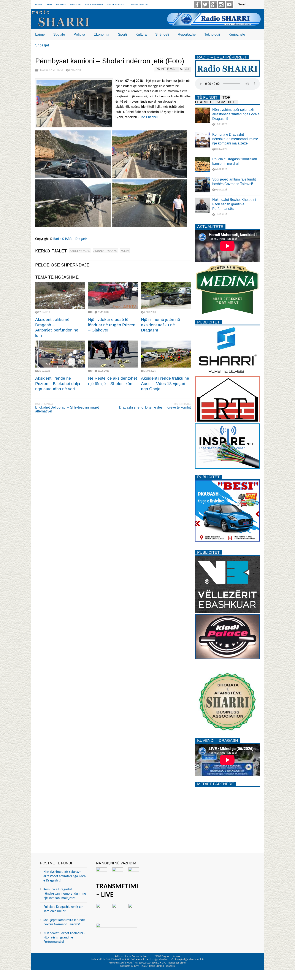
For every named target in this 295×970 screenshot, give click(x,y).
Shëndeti (162, 34)
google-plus (213, 4)
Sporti (122, 34)
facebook (197, 4)
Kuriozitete (237, 34)
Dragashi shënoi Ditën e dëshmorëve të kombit (155, 407)
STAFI (49, 4)
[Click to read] (60, 295)
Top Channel (149, 117)
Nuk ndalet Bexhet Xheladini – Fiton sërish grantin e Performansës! (235, 204)
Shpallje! (42, 45)
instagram (221, 4)
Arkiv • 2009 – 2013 (116, 4)
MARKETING (75, 4)
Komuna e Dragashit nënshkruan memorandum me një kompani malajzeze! (235, 139)
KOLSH (125, 250)
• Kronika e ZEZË (47, 70)
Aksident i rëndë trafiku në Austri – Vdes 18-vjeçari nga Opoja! (165, 383)
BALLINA (39, 4)
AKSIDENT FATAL (80, 250)
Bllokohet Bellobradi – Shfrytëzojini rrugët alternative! (67, 409)
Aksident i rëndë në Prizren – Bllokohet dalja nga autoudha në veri (57, 383)
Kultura (141, 34)
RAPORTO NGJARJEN (94, 4)
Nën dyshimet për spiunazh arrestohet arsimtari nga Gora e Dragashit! (236, 114)
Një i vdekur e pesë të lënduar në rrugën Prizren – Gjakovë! (111, 324)
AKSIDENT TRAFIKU (105, 250)
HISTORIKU (61, 4)
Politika (79, 34)
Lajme (40, 34)
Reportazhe (187, 34)
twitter (205, 4)
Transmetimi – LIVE (139, 4)
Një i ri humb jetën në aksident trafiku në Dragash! (160, 324)
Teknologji (212, 34)
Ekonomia (101, 34)
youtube (229, 4)
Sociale (59, 34)
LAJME (60, 70)
